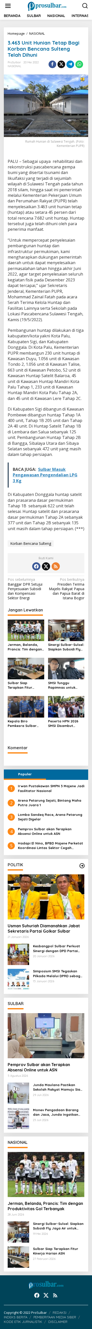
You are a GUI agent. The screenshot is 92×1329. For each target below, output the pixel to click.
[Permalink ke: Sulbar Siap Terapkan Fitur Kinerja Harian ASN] (26, 668)
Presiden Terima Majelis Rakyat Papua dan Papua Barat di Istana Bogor (66, 588)
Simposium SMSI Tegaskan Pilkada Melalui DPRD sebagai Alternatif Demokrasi (58, 973)
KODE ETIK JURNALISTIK (23, 1322)
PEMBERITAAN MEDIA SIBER (54, 1317)
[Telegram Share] (70, 64)
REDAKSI (59, 1313)
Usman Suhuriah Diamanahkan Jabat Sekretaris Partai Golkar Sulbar (44, 928)
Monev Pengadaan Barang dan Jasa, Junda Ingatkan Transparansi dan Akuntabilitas (55, 1112)
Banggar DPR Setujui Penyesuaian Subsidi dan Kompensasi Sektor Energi (25, 588)
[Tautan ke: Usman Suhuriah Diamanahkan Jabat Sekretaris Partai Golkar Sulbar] (46, 896)
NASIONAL (14, 66)
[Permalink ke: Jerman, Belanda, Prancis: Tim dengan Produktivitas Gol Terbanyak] (26, 630)
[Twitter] (46, 566)
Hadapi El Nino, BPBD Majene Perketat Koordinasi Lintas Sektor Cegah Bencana (50, 845)
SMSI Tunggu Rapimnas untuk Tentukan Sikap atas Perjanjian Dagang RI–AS (65, 685)
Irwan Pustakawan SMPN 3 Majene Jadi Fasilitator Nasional (51, 788)
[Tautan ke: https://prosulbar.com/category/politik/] (82, 866)
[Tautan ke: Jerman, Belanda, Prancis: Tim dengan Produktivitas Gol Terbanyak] (46, 1174)
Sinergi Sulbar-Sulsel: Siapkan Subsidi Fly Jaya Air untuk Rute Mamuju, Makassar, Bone (66, 647)
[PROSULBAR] (47, 5)
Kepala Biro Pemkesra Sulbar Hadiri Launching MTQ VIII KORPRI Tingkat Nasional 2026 (22, 723)
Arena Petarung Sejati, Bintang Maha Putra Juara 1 (49, 802)
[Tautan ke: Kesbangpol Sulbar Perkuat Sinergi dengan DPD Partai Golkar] (18, 954)
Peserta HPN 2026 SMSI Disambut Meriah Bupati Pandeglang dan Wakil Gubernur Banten (63, 723)
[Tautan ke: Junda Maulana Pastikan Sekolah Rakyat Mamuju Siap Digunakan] (18, 1092)
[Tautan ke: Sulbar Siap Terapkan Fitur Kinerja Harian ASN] (18, 1256)
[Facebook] (36, 566)
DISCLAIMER (57, 1322)
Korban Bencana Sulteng (30, 543)
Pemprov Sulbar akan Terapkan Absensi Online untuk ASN (45, 831)
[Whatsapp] (79, 64)
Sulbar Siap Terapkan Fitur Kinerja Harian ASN (24, 685)
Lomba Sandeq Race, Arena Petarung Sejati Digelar (50, 817)
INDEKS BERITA (15, 1317)
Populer (25, 774)
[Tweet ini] (61, 64)
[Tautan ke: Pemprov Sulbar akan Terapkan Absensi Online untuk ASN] (46, 1035)
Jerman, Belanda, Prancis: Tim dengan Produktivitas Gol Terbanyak (25, 647)
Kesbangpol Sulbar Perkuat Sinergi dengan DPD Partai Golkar (56, 948)
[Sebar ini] (52, 64)
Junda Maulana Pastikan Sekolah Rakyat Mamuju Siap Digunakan (58, 1087)
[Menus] (8, 6)
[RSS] (56, 566)
